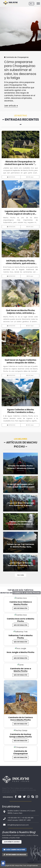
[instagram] (37, 797)
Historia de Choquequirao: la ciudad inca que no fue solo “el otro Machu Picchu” (20, 163)
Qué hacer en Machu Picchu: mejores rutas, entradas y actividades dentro (20, 312)
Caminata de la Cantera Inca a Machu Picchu (20, 718)
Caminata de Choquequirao (17, 57)
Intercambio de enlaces (16, 854)
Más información (20, 608)
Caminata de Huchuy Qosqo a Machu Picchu (20, 735)
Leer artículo (10, 105)
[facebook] (16, 797)
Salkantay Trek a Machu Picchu (21, 636)
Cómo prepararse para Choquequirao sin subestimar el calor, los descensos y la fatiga (20, 69)
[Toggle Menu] (38, 3)
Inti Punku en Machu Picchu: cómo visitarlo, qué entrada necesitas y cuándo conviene (20, 262)
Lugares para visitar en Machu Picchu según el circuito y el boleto (20, 213)
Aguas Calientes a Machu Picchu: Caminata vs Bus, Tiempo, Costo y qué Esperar (20, 411)
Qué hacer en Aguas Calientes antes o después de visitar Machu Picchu (20, 361)
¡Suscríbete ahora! (12, 842)
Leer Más (19, 144)
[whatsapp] (28, 797)
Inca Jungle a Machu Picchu (20, 652)
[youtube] (19, 797)
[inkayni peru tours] (15, 784)
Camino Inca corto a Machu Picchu (20, 619)
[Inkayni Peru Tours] (10, 3)
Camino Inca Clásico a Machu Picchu (20, 603)
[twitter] (24, 797)
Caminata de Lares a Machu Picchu (20, 669)
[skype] (32, 797)
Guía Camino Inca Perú (15, 850)
